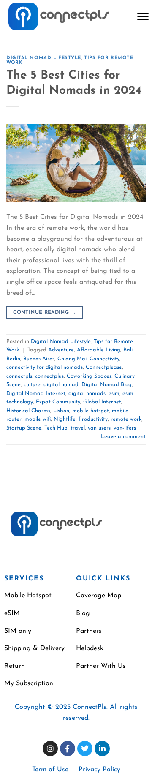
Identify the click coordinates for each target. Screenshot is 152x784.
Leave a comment (123, 436)
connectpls (19, 376)
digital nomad (61, 384)
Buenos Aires (38, 359)
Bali (128, 350)
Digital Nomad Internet (35, 393)
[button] (142, 16)
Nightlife (65, 419)
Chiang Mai (72, 359)
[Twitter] (84, 748)
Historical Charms (28, 411)
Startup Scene (23, 428)
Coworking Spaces (89, 376)
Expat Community (58, 402)
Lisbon (61, 411)
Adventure (61, 350)
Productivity (93, 419)
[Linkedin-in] (102, 748)
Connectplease (104, 367)
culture (32, 384)
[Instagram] (50, 748)
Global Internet (102, 402)
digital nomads (87, 393)
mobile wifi (37, 419)
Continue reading (44, 312)
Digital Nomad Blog (106, 384)
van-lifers (125, 428)
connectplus (49, 376)
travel (78, 428)
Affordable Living (98, 350)
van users (99, 428)
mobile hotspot (90, 411)
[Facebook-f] (67, 748)
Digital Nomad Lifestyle (43, 58)
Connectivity (104, 359)
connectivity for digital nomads (44, 367)
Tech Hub (56, 428)
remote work (126, 419)
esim (114, 393)
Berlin (13, 359)
